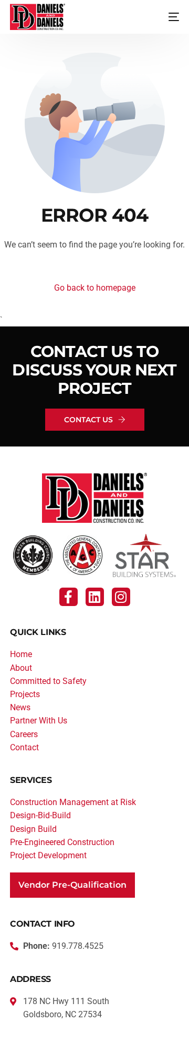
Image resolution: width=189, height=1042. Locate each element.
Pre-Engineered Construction (62, 842)
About (21, 668)
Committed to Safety (48, 681)
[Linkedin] (95, 597)
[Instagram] (121, 597)
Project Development (48, 855)
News (20, 707)
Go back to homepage (94, 288)
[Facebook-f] (68, 597)
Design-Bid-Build (40, 815)
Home (21, 654)
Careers (24, 734)
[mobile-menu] (166, 17)
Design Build (33, 829)
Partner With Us (38, 721)
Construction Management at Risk (73, 802)
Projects (25, 694)
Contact (24, 747)
